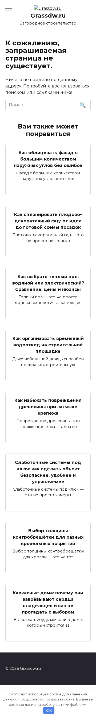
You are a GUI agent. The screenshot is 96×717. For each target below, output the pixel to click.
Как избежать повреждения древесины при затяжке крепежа (48, 407)
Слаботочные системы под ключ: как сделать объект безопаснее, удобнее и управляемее (48, 472)
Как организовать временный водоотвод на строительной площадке (48, 345)
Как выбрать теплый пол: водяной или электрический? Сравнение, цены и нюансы (48, 283)
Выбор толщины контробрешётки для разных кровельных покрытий (48, 537)
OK (49, 710)
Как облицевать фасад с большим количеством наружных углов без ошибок (48, 159)
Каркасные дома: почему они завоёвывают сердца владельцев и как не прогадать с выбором (48, 602)
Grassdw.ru (48, 15)
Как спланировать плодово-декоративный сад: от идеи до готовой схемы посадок (48, 221)
